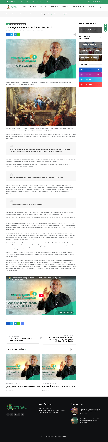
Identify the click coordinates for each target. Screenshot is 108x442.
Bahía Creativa (62, 436)
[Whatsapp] (18, 34)
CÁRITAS (91, 7)
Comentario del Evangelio (13, 383)
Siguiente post (67, 335)
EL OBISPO (33, 7)
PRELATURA (43, 7)
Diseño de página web (51, 436)
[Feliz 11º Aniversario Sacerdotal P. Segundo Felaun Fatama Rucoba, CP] (74, 420)
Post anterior (15, 336)
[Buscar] (101, 7)
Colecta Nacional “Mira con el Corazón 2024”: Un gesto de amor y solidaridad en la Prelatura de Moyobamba (60, 339)
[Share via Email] (74, 34)
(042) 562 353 (48, 408)
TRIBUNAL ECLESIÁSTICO (79, 7)
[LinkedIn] (15, 34)
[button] (71, 349)
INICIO (25, 7)
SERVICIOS (65, 7)
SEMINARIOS (54, 7)
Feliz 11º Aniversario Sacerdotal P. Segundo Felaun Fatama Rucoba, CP (33, 1)
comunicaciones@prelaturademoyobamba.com (54, 410)
